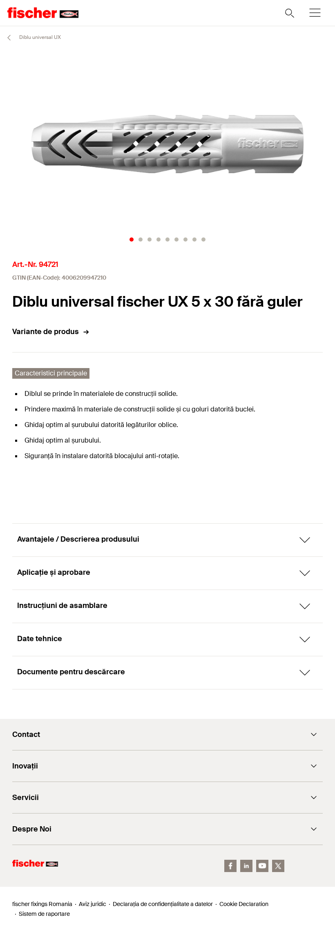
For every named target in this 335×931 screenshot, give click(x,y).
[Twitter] (278, 866)
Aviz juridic (92, 904)
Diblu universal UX (39, 37)
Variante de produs (45, 332)
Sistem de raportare (44, 913)
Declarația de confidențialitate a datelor (163, 904)
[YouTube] (262, 866)
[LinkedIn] (246, 866)
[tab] (132, 239)
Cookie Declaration (243, 904)
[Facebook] (230, 866)
